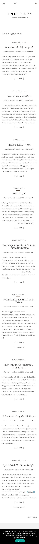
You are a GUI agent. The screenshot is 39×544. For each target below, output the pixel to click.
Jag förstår (20, 541)
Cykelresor (18, 139)
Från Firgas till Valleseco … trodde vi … (19, 366)
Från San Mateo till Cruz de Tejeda (19, 301)
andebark (30, 52)
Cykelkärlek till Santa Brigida (18, 465)
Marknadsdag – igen (19, 144)
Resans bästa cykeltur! (19, 96)
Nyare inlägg (32, 517)
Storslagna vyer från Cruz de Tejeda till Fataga (19, 246)
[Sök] (36, 3)
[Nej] (36, 536)
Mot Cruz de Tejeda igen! (19, 47)
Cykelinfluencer (18, 91)
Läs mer (18, 78)
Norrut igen (19, 193)
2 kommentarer (19, 347)
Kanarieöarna (18, 42)
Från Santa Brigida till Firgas (19, 416)
